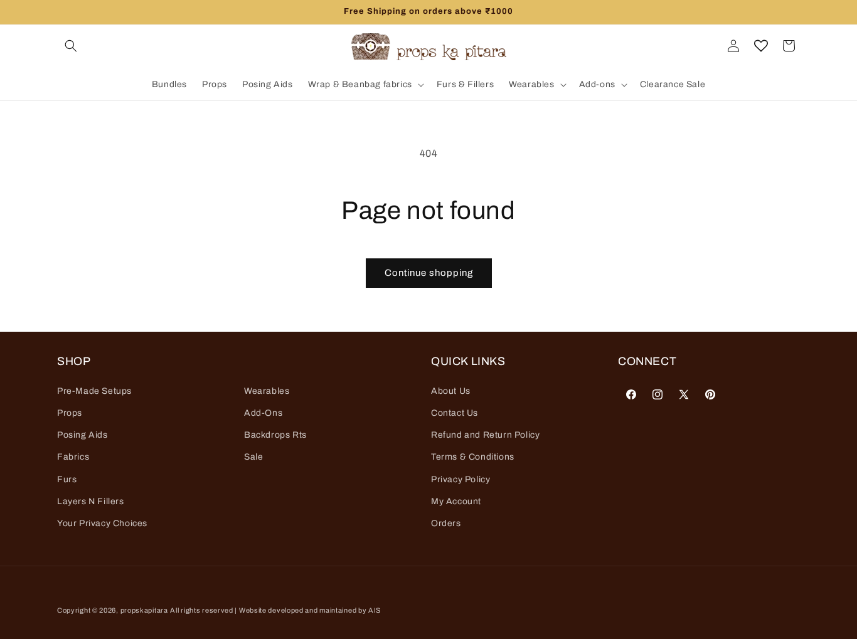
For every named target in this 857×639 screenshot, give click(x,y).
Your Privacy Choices (102, 522)
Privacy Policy (460, 478)
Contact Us (454, 412)
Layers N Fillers (90, 500)
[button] (71, 46)
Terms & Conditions (472, 457)
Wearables (266, 390)
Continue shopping (429, 273)
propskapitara (144, 610)
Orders (446, 522)
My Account (456, 500)
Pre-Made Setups (94, 390)
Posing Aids (82, 435)
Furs (67, 478)
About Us (451, 390)
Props (69, 412)
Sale (253, 457)
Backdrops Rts (275, 435)
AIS (374, 610)
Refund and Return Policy (485, 435)
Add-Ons (263, 412)
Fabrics (73, 457)
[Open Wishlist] (761, 46)
